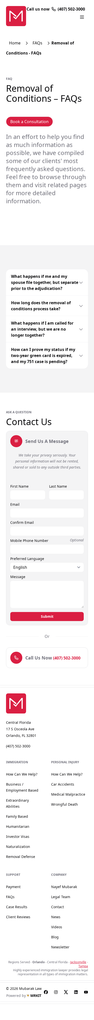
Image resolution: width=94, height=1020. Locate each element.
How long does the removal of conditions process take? (41, 306)
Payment (13, 886)
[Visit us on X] (66, 992)
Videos (56, 927)
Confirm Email (22, 522)
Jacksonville (78, 962)
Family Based (17, 816)
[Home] (16, 16)
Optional (77, 540)
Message (17, 576)
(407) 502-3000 (71, 9)
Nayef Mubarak (64, 886)
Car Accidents (62, 784)
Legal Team (60, 896)
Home (15, 43)
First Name (19, 486)
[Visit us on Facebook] (46, 992)
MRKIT (35, 995)
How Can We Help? (21, 774)
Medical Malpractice (68, 794)
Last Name (58, 486)
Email (15, 504)
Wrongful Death (64, 804)
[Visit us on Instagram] (56, 992)
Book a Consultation (29, 121)
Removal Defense (20, 856)
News (55, 916)
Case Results (16, 906)
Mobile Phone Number (29, 540)
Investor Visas (17, 836)
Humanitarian (17, 826)
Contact (57, 906)
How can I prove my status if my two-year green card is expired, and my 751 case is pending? (43, 355)
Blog (55, 937)
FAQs (37, 43)
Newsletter (60, 947)
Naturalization (18, 846)
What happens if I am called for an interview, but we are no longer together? (42, 329)
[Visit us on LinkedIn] (76, 992)
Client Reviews (18, 916)
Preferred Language (27, 558)
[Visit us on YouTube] (86, 992)
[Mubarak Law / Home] (21, 703)
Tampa (83, 966)
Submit (47, 616)
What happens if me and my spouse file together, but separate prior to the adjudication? (44, 282)
